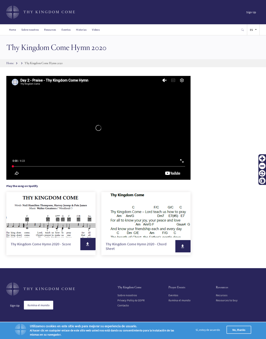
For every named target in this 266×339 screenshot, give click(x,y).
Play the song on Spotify (22, 186)
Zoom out (262, 166)
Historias (81, 29)
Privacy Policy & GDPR (131, 300)
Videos (96, 29)
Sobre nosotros (30, 29)
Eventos (66, 29)
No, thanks (238, 330)
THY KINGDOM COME (49, 12)
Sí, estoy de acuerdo (208, 330)
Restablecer (262, 173)
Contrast (262, 180)
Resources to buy (226, 300)
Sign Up (251, 12)
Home (12, 29)
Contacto (123, 305)
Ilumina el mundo (39, 305)
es (251, 30)
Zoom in (262, 158)
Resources (50, 29)
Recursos (221, 295)
